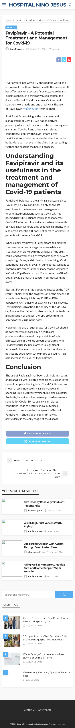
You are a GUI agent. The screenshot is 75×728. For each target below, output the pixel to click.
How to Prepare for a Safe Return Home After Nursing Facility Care (46, 620)
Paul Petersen (35, 531)
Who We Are (44, 709)
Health (11, 27)
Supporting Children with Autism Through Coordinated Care (43, 545)
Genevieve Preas (36, 552)
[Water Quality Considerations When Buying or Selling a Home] (12, 659)
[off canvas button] (4, 4)
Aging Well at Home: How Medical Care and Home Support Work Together (44, 568)
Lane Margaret (17, 49)
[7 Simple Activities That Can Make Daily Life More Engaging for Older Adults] (12, 640)
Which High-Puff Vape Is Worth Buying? (43, 525)
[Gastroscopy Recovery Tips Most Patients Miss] (12, 677)
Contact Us (29, 709)
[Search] (70, 4)
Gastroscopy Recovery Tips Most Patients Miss (44, 504)
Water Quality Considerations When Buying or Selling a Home (43, 656)
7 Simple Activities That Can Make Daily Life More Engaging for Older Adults (45, 638)
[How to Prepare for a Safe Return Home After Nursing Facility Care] (12, 622)
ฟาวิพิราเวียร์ (30, 108)
